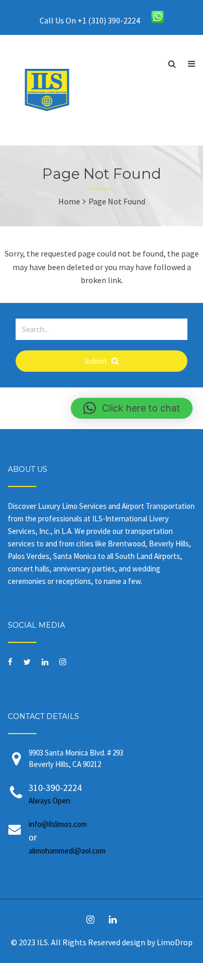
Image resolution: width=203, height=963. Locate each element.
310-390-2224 (55, 794)
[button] (132, 408)
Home (69, 201)
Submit (96, 361)
